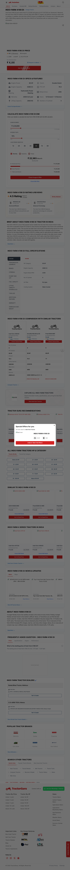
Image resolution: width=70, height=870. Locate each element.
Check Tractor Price (35, 443)
